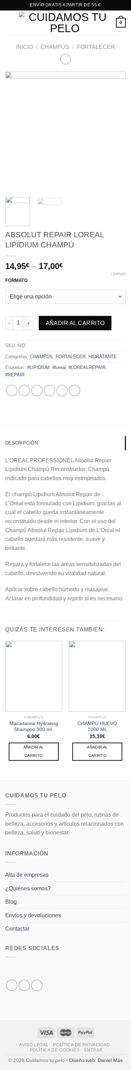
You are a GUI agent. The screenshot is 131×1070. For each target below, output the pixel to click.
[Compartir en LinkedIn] (74, 390)
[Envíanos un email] (37, 985)
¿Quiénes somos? (28, 888)
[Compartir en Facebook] (24, 390)
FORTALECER (96, 47)
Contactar (17, 929)
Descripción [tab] (21, 443)
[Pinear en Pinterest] (62, 390)
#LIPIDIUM (38, 367)
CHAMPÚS (55, 47)
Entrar (93, 1050)
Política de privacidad (81, 1044)
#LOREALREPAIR (86, 367)
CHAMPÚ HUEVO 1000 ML (97, 726)
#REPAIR (14, 374)
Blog (11, 902)
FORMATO (16, 280)
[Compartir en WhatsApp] (11, 390)
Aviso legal (34, 1044)
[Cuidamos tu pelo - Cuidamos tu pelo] (65, 23)
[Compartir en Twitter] (37, 390)
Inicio (24, 47)
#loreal (59, 367)
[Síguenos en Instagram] (24, 985)
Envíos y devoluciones (33, 915)
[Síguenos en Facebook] (11, 985)
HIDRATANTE (102, 356)
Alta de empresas (27, 875)
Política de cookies (55, 1050)
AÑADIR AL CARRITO (33, 751)
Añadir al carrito (75, 323)
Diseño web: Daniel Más (96, 1060)
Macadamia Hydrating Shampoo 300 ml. (33, 726)
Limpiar (118, 274)
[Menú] (9, 22)
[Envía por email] (49, 390)
